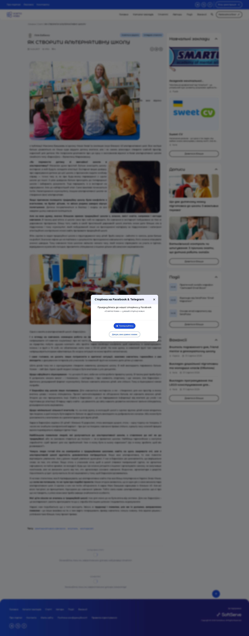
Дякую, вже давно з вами (124, 334)
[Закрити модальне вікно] (154, 299)
